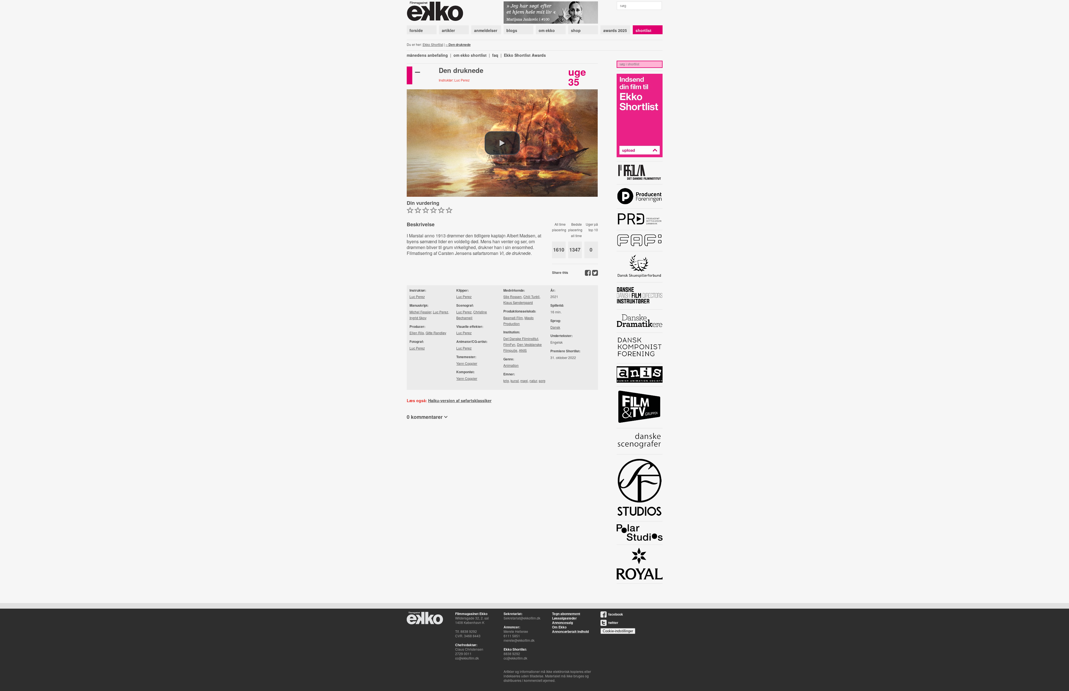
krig (506, 380)
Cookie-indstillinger (618, 631)
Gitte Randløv (436, 332)
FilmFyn (509, 344)
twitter (613, 622)
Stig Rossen (512, 296)
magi (524, 380)
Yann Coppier (466, 363)
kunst (515, 380)
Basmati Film (513, 317)
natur (533, 380)
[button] (502, 143)
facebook (615, 614)
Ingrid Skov (418, 317)
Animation (511, 365)
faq (495, 55)
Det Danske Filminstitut (520, 338)
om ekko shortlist (470, 55)
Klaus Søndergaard (518, 302)
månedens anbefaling (427, 55)
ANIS (523, 350)
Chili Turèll (531, 296)
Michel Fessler (420, 311)
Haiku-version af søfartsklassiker (460, 400)
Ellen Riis (417, 332)
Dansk (555, 327)
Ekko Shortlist (433, 44)
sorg (542, 380)
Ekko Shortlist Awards (525, 55)
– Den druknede (458, 44)
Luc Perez (417, 296)
